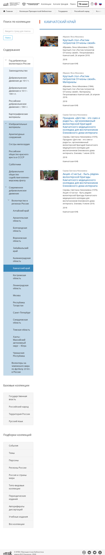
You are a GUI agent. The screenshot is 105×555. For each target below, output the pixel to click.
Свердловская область (20, 321)
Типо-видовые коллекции (16, 487)
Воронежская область (20, 239)
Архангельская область (20, 219)
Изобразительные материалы (18, 126)
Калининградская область (22, 260)
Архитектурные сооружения (16, 136)
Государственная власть (18, 398)
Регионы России (17, 467)
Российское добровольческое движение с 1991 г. (18, 103)
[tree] (18, 216)
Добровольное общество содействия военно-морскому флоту (19, 176)
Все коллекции (16, 524)
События (13, 445)
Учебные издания (18, 516)
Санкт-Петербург (21, 312)
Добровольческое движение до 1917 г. (19, 79)
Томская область (21, 329)
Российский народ (81, 11)
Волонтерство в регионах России (20, 202)
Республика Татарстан (19, 304)
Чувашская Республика (19, 354)
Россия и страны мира (18, 477)
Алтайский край (21, 210)
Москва (17, 295)
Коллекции (46, 4)
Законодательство (18, 70)
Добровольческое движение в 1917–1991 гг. (18, 90)
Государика (63, 11)
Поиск (73, 4)
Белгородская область (20, 229)
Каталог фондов (60, 4)
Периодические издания (17, 497)
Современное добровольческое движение (18, 190)
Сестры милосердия (19, 144)
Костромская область (19, 277)
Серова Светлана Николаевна (75, 115)
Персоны (14, 460)
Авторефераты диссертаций (16, 508)
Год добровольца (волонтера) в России (19, 62)
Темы (12, 452)
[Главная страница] (12, 4)
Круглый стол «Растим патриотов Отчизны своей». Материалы (79, 79)
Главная (9, 11)
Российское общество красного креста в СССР (18, 154)
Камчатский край (21, 268)
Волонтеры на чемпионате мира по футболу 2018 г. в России (21, 367)
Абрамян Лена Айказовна (73, 37)
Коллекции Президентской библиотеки (36, 11)
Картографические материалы (18, 115)
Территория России (19, 414)
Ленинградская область (20, 287)
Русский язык (16, 421)
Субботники (15, 164)
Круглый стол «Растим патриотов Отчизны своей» (79, 41)
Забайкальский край (20, 250)
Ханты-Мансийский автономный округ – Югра (19, 341)
